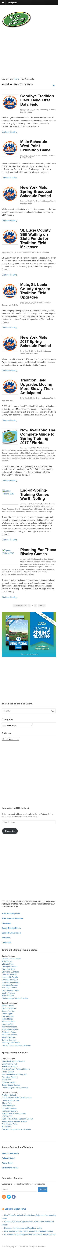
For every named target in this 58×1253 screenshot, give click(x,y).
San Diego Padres (9, 988)
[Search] (52, 711)
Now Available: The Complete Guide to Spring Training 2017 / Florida (37, 436)
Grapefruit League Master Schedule (16, 1045)
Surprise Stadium (9, 1082)
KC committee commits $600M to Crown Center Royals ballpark (30, 1235)
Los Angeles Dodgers (33, 569)
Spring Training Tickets (11, 928)
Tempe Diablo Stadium (11, 1085)
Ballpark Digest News (15, 1208)
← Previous (18, 606)
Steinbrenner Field (9, 1124)
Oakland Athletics (24, 572)
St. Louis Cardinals (9, 1035)
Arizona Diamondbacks (11, 959)
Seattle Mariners (8, 993)
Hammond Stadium (10, 1111)
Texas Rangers (31, 511)
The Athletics (7, 961)
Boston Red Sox (23, 450)
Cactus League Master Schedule (15, 998)
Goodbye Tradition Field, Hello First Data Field (37, 100)
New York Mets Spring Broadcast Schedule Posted (36, 191)
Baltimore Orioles (9, 450)
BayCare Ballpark (9, 1095)
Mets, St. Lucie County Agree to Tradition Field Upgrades (35, 291)
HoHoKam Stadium (10, 1067)
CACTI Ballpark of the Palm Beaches (17, 1098)
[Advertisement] (21, 50)
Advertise (6, 938)
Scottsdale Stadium (10, 1077)
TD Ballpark (6, 1127)
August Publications (10, 1153)
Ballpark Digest (8, 1158)
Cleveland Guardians (45, 564)
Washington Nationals (11, 1043)
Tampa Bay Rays (21, 458)
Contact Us (6, 943)
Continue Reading (9, 131)
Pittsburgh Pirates (45, 455)
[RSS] (4, 1197)
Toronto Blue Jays (36, 458)
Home (16, 78)
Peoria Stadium (8, 1072)
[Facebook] (14, 1197)
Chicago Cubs (38, 506)
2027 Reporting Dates (11, 914)
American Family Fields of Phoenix (16, 1069)
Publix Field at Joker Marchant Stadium (17, 1119)
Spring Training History (11, 933)
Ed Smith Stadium (9, 1108)
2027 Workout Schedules (12, 918)
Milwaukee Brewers (42, 509)
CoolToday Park (8, 1106)
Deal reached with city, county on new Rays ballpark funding (28, 1231)
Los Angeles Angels (10, 980)
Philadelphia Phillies (29, 455)
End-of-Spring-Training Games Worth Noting (34, 494)
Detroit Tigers (35, 450)
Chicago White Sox (9, 967)
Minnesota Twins (39, 453)
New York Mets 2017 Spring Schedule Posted (35, 341)
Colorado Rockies (9, 975)
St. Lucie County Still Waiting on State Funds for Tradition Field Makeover (35, 238)
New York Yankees (14, 455)
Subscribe (10, 831)
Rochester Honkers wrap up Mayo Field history (23, 1228)
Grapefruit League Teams (45, 109)
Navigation (13, 2)
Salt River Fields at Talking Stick (15, 1074)
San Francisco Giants (25, 574)
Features (10, 509)
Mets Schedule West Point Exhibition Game (35, 146)
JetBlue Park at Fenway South (14, 1114)
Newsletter (6, 923)
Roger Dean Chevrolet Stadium (14, 1122)
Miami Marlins (26, 453)
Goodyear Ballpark (9, 1064)
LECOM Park (7, 1116)
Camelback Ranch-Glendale (13, 1061)
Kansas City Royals (10, 977)
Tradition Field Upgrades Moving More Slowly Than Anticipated (36, 386)
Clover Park (6, 1103)
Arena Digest (7, 1163)
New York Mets (26, 112)
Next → (41, 606)
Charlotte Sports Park (10, 1100)
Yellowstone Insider (10, 1168)
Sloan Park (6, 1080)
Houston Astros (14, 453)
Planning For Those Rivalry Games (38, 551)
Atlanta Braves (42, 448)
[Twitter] (9, 1197)
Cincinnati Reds (30, 564)
